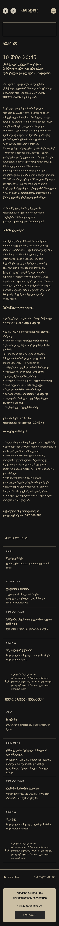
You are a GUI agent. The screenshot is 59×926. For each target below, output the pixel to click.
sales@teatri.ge (44, 877)
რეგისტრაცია (5, 11)
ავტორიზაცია (13, 11)
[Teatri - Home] (29, 11)
